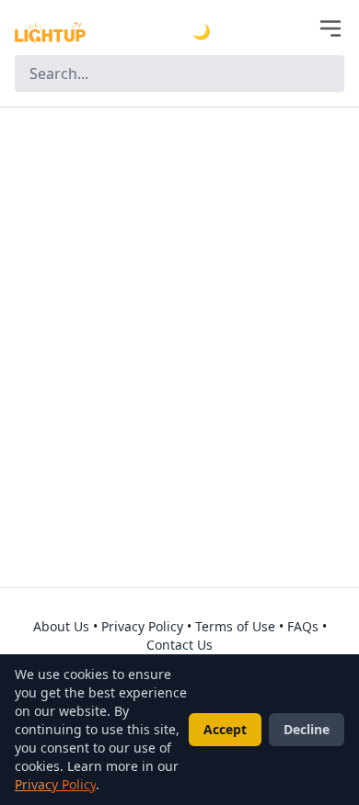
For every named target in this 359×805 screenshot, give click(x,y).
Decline (307, 729)
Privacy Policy (142, 626)
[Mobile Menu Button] (330, 28)
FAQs (302, 626)
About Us (61, 626)
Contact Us (179, 644)
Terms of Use (235, 626)
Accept (225, 729)
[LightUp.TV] (50, 32)
